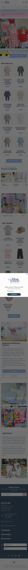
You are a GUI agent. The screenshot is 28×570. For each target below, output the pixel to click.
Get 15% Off (14, 294)
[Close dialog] (27, 274)
